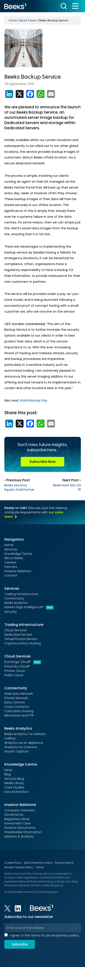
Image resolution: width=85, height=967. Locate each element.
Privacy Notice (64, 863)
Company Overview (19, 810)
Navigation (14, 539)
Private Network (16, 698)
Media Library (14, 783)
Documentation (16, 792)
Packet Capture (16, 751)
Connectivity (14, 598)
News (8, 770)
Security (10, 611)
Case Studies (14, 787)
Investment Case (17, 823)
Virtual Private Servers (20, 639)
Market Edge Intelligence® (28, 607)
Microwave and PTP (19, 715)
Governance (13, 814)
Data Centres (14, 702)
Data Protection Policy (38, 863)
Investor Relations (17, 571)
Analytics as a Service (20, 747)
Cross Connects (16, 707)
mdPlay (10, 738)
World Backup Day (33, 400)
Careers (10, 562)
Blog (7, 774)
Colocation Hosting (18, 711)
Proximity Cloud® (17, 666)
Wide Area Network (18, 693)
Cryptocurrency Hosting (22, 643)
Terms (39, 867)
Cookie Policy (13, 863)
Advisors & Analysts (19, 836)
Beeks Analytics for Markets (25, 734)
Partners (10, 567)
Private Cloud (14, 671)
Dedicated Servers (18, 634)
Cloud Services (15, 630)
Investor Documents (20, 828)
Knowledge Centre (18, 554)
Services (10, 549)
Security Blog (14, 778)
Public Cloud (13, 675)
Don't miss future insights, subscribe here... (43, 453)
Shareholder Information (23, 832)
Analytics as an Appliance (23, 743)
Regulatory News (16, 819)
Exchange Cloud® (22, 662)
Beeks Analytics (16, 603)
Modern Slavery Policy (18, 867)
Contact (10, 575)
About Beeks (13, 558)
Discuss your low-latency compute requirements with (35, 512)
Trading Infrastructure (21, 594)
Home (9, 545)
